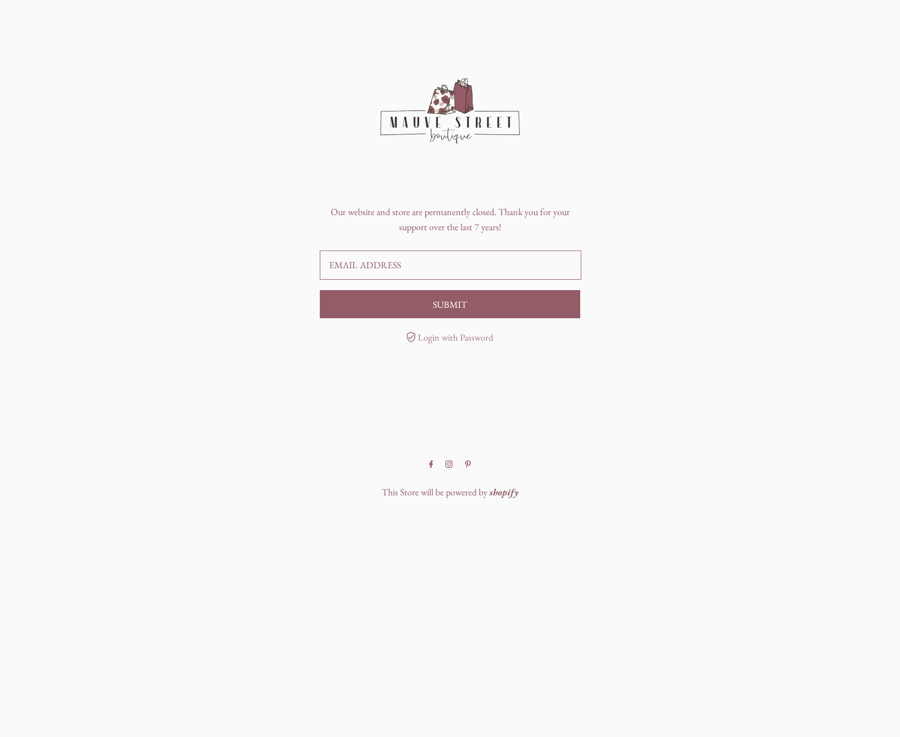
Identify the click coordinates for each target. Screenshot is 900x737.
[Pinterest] (468, 464)
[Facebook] (431, 464)
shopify (504, 492)
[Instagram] (449, 464)
